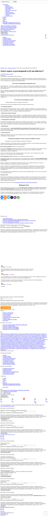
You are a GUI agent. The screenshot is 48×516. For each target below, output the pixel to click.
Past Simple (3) (38, 334)
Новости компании (10, 12)
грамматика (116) (14, 333)
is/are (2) (29, 334)
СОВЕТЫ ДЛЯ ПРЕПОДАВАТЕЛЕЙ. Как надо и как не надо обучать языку (19, 220)
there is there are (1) (34, 333)
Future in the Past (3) (16, 346)
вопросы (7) (41, 345)
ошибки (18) (44, 334)
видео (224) (42, 348)
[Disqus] (24, 248)
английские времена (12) (28, 338)
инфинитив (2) (35, 336)
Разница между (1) (12, 347)
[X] (11, 197)
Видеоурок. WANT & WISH (9, 325)
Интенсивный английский (8, 363)
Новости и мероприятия (8, 312)
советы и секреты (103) (17, 348)
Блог (4, 20)
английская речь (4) (35, 340)
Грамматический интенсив (8, 368)
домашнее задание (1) (21, 341)
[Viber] (15, 197)
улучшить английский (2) (5, 345)
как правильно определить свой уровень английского (25, 182)
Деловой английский (7, 369)
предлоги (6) (37, 346)
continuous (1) (11, 340)
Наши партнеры (9, 6)
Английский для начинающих (9, 40)
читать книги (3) (34, 339)
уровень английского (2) (39, 338)
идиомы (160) (8, 348)
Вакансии (8, 14)
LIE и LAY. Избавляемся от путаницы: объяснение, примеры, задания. (18, 222)
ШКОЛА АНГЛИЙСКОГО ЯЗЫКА (8, 25)
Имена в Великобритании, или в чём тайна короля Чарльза (15, 219)
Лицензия (8, 11)
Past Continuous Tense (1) (25, 339)
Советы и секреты (9, 74)
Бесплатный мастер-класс (8, 374)
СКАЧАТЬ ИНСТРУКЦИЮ (6, 476)
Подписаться (5, 307)
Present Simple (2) (10, 334)
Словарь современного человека (10, 319)
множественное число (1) (33, 345)
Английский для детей (8, 42)
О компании (5, 4)
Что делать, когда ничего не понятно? (11, 221)
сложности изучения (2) (24, 344)
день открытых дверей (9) (34, 344)
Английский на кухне (7, 218)
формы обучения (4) (4, 339)
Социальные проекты (10, 13)
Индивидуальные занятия (8, 41)
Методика (8, 5)
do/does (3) (44, 336)
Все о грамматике (7, 316)
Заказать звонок (4, 32)
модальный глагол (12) (12, 341)
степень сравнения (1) (6, 338)
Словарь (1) (32, 348)
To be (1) (33, 334)
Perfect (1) (32, 346)
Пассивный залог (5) (25, 346)
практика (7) (25, 337)
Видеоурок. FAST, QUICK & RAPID (11, 329)
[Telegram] (8, 197)
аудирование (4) (27, 340)
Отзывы (4, 17)
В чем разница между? (8, 313)
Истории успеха (6, 318)
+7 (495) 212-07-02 (4, 33)
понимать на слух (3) (19, 340)
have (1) (40, 336)
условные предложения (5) (6, 346)
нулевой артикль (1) (16, 345)
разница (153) (3, 336)
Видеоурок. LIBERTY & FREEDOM (10, 327)
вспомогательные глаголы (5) (21, 334)
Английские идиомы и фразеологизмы (11, 317)
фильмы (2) (27, 333)
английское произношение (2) (17, 342)
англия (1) (2, 333)
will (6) (1, 334)
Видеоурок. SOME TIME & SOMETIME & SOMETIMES (15, 324)
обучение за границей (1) (14, 339)
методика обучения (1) (31, 341)
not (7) (39, 333)
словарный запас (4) (40, 341)
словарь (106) (3, 349)
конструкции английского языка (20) (36, 337)
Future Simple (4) (10, 336)
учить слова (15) (21, 333)
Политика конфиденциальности (7, 406)
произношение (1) (33, 347)
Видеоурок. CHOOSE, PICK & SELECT (11, 22)
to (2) (31, 336)
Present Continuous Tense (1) (17, 338)
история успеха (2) (4, 340)
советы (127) (7, 333)
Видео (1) (38, 348)
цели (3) (20, 337)
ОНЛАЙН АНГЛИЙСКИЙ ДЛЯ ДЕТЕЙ (12, 23)
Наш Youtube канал (10, 8)
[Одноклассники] (5, 197)
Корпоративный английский (9, 45)
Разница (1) (2, 348)
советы (4, 199)
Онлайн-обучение (7, 38)
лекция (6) (5, 337)
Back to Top (2, 514)
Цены (4, 18)
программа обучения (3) (5, 342)
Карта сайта (5, 387)
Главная (4, 37)
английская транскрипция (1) (23, 347)
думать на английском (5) (13, 337)
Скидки (4, 19)
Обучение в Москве (7, 39)
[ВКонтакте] (2, 197)
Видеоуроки (5, 320)
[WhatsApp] (18, 197)
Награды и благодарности (11, 10)
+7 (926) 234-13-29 (6, 30)
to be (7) (5, 334)
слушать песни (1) (17, 336)
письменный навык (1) (29, 342)
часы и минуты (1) (26, 336)
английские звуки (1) (41, 347)
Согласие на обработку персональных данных (7, 434)
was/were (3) (43, 333)
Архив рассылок (9, 15)
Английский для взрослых (8, 43)
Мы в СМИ (8, 9)
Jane (4, 75)
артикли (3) (43, 344)
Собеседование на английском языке (11, 371)
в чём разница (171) (26, 348)
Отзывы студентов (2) (42, 339)
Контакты (5, 21)
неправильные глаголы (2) (13, 344)
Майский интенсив (7, 370)
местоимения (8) (23, 345)
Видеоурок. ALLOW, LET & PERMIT (11, 328)
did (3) (1, 337)
